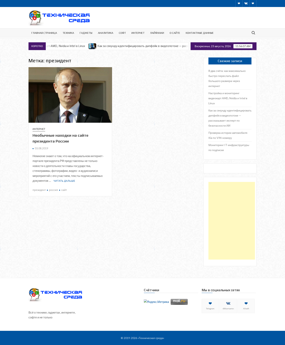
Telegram (210, 308)
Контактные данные (200, 32)
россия (53, 189)
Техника (68, 32)
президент (39, 189)
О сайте (175, 32)
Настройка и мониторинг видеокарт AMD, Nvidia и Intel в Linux (227, 98)
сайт (64, 189)
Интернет (137, 32)
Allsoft (246, 308)
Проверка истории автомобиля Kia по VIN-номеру (227, 135)
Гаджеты (86, 32)
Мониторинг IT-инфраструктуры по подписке (228, 147)
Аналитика (105, 32)
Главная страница (44, 32)
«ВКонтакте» (228, 308)
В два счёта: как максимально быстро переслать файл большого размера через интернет (227, 78)
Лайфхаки (157, 32)
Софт (122, 32)
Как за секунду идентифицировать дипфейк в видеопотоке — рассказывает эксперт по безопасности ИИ (155, 46)
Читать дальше (64, 180)
